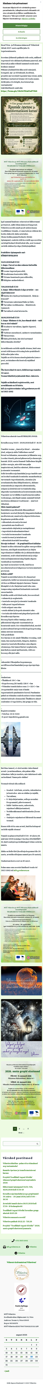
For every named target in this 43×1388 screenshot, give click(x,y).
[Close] (40, 2)
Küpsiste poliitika (28, 19)
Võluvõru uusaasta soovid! (14, 1217)
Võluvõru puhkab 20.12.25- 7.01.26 (17, 1221)
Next (21, 1133)
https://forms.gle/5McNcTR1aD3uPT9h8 (19, 91)
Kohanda (21, 32)
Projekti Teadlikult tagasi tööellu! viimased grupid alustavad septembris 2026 (19, 1180)
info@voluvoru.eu (21, 870)
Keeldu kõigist (21, 38)
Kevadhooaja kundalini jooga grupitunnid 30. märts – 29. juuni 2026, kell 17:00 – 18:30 (21, 1197)
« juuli (6, 1371)
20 (21, 1357)
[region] (21, 21)
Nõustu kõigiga (21, 26)
